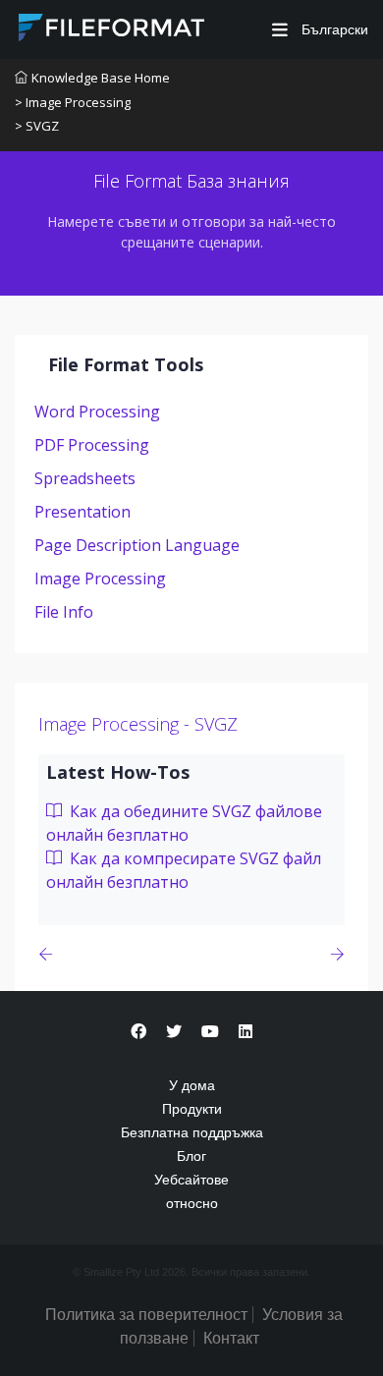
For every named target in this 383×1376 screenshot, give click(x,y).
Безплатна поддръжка (192, 1132)
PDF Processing (91, 445)
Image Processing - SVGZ (138, 724)
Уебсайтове (191, 1179)
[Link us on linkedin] (245, 1031)
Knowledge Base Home (100, 77)
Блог (191, 1156)
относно (192, 1203)
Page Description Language (137, 545)
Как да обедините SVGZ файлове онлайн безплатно (184, 823)
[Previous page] (49, 954)
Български (333, 29)
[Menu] (280, 30)
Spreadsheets (85, 478)
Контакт (231, 1338)
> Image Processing (73, 102)
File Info (63, 612)
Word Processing (97, 411)
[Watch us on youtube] (210, 1031)
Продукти (192, 1109)
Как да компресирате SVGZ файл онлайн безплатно (183, 870)
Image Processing (100, 578)
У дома (192, 1085)
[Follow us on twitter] (174, 1031)
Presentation (82, 512)
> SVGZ (37, 126)
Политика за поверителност (146, 1314)
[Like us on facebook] (138, 1031)
